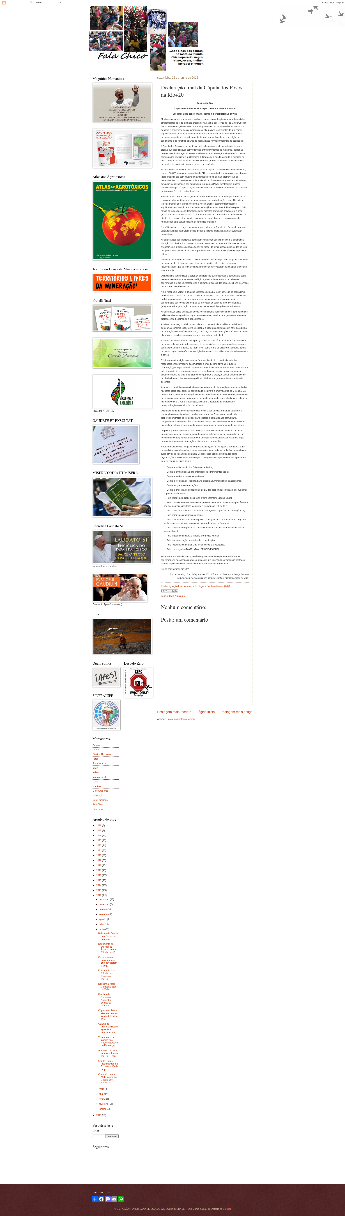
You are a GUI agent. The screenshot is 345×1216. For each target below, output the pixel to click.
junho (102, 929)
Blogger (227, 1209)
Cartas (96, 749)
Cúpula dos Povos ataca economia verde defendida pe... (108, 1014)
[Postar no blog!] (166, 591)
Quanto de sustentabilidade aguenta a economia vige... (108, 1027)
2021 (99, 850)
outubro (103, 909)
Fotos (95, 758)
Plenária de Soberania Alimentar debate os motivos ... (105, 1000)
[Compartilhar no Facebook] (173, 591)
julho (102, 924)
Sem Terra (98, 804)
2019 (99, 860)
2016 (99, 875)
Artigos (96, 745)
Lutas (95, 781)
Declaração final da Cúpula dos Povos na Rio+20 (108, 974)
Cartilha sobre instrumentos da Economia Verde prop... (108, 1065)
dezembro (104, 899)
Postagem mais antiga (236, 712)
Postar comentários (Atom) (181, 719)
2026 (99, 825)
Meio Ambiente (177, 596)
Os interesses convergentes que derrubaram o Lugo (107, 961)
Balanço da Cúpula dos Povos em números (108, 936)
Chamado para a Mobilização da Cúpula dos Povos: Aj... (107, 1078)
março (102, 1099)
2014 (99, 885)
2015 (99, 880)
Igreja (95, 768)
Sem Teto (98, 809)
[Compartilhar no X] (169, 591)
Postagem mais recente (174, 712)
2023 (99, 840)
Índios (96, 772)
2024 (99, 835)
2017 (99, 870)
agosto (103, 919)
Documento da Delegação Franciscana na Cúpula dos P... (107, 948)
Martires (97, 786)
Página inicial (205, 712)
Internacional (99, 777)
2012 (99, 895)
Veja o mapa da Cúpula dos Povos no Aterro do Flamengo (108, 1041)
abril (101, 1094)
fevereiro (104, 1103)
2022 (99, 845)
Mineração (98, 795)
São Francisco (100, 800)
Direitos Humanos (102, 754)
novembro (104, 904)
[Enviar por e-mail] (162, 591)
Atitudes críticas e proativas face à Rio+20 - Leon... (108, 1053)
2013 (99, 890)
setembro (104, 914)
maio (102, 1089)
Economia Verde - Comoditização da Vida (107, 986)
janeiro (103, 1109)
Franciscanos (100, 763)
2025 (99, 830)
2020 (99, 855)
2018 (99, 865)
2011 (99, 1115)
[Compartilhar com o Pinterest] (176, 591)
